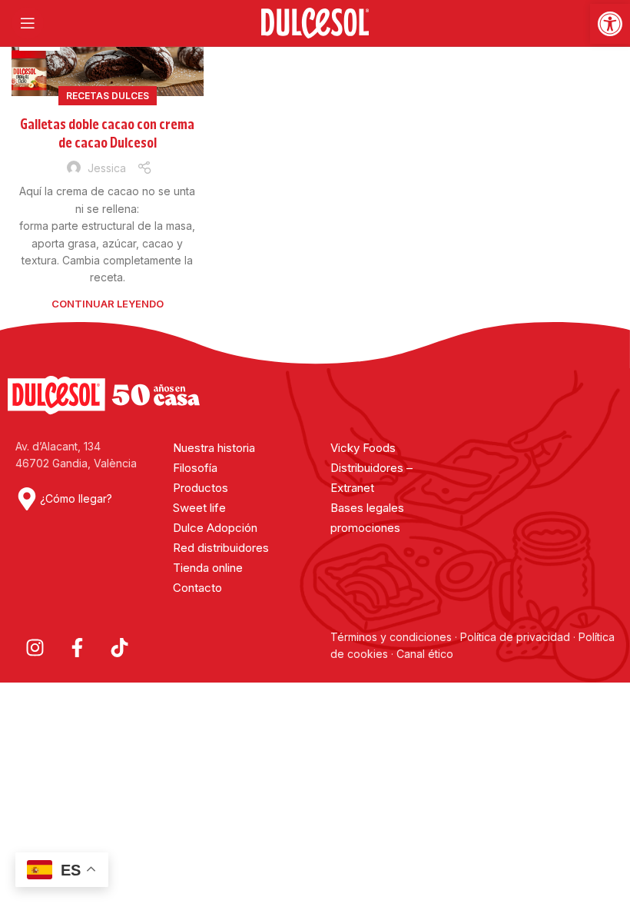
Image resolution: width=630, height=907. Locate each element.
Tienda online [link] (208, 567)
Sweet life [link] (199, 507)
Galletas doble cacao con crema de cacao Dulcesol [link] (107, 133)
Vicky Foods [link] (363, 447)
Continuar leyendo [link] (107, 303)
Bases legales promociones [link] (367, 517)
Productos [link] (200, 487)
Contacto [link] (197, 587)
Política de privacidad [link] (515, 636)
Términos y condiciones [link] (392, 636)
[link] (610, 24)
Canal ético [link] (424, 653)
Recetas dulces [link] (107, 95)
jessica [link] (107, 167)
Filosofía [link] (195, 467)
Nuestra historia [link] (214, 447)
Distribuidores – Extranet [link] (371, 477)
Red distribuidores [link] (221, 547)
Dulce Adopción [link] (215, 527)
